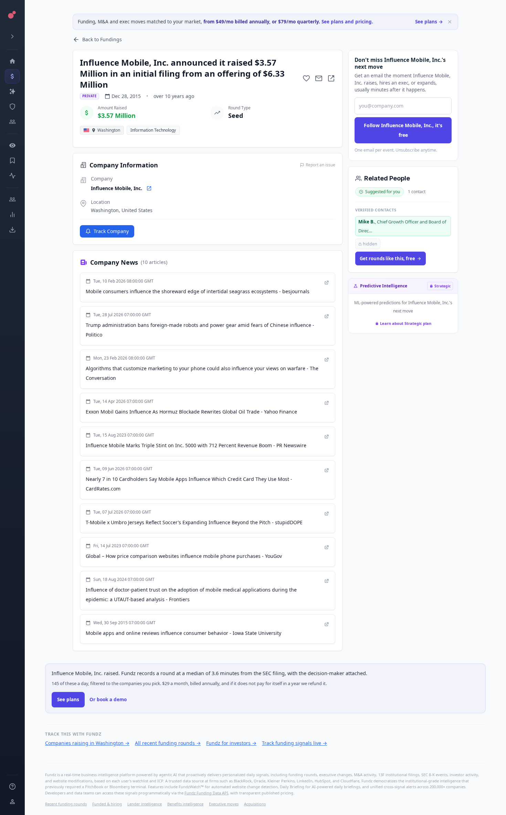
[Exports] (12, 229)
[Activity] (12, 175)
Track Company (111, 231)
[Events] (12, 76)
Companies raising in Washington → (87, 743)
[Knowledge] (12, 786)
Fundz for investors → (231, 743)
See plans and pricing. (347, 22)
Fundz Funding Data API (206, 792)
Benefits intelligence (185, 803)
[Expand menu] (12, 36)
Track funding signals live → (294, 743)
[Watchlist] (12, 145)
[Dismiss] (449, 22)
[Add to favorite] (306, 78)
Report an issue (320, 165)
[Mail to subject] (319, 78)
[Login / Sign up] (12, 801)
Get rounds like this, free (387, 258)
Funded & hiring (107, 803)
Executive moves (224, 803)
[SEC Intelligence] (12, 106)
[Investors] (12, 121)
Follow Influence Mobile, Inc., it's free (403, 130)
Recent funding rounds (66, 803)
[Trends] (12, 214)
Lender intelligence (144, 803)
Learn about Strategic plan (405, 323)
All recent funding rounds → (168, 743)
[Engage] (12, 199)
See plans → (429, 22)
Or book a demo (108, 699)
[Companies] (12, 91)
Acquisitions (255, 803)
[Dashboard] (12, 61)
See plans (68, 699)
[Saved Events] (12, 160)
